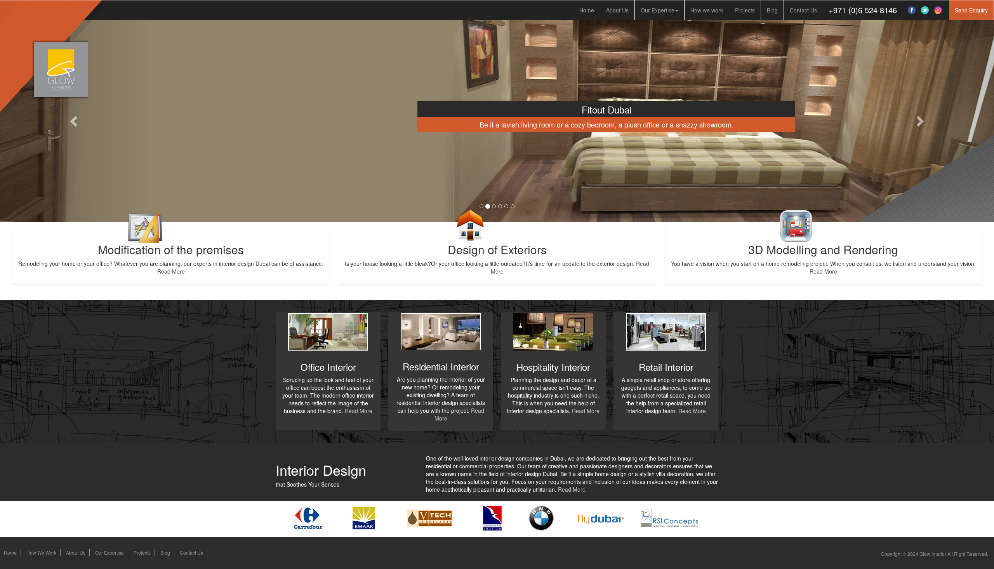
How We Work (41, 552)
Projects (745, 10)
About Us (617, 10)
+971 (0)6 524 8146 (863, 10)
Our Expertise (657, 10)
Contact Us (803, 10)
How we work (706, 10)
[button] (971, 10)
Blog (772, 10)
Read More (171, 271)
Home (586, 10)
